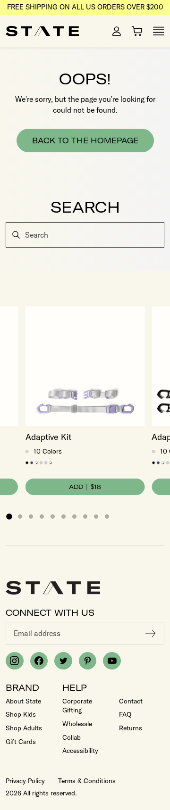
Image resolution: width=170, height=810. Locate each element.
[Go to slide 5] (52, 516)
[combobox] (85, 235)
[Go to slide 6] (63, 516)
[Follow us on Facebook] (39, 661)
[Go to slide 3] (31, 516)
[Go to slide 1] (9, 516)
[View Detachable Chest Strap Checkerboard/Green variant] (36, 462)
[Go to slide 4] (41, 516)
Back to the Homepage (85, 140)
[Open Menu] (158, 31)
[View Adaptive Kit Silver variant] (46, 462)
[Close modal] (161, 223)
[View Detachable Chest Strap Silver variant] (41, 462)
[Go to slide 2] (20, 516)
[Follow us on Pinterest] (88, 661)
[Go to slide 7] (74, 516)
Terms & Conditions (87, 781)
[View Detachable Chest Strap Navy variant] (32, 462)
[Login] (116, 31)
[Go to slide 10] (107, 516)
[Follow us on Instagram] (15, 661)
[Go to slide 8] (85, 516)
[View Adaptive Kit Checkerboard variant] (50, 462)
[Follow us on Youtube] (112, 661)
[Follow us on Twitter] (63, 661)
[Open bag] (137, 31)
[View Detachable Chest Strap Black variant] (27, 462)
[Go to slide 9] (96, 516)
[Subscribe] (150, 633)
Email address (37, 633)
